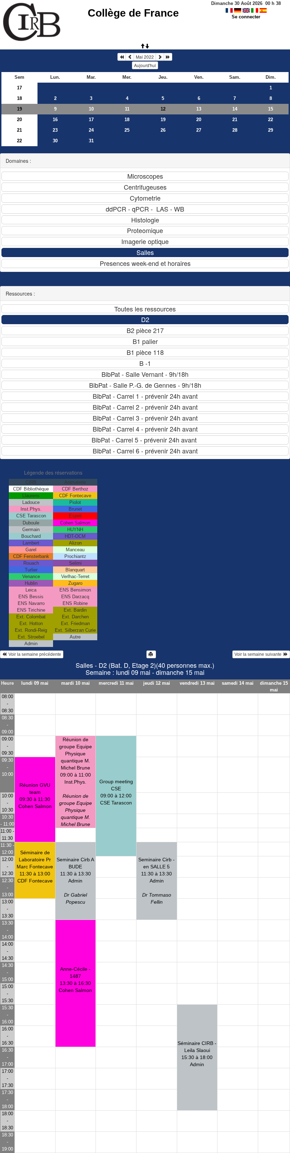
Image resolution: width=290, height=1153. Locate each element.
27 (198, 130)
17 (19, 87)
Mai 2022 (145, 57)
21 (234, 119)
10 (91, 109)
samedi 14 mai (238, 683)
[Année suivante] (168, 57)
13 (198, 109)
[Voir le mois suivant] (160, 57)
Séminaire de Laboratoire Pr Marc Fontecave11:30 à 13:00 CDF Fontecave (35, 867)
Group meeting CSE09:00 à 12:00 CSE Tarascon (116, 792)
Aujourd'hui (145, 65)
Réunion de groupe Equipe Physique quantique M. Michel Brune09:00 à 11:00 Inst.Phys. (75, 782)
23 (55, 130)
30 (55, 140)
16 (55, 119)
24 (91, 130)
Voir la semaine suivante (259, 654)
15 (270, 109)
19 (19, 109)
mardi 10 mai (75, 683)
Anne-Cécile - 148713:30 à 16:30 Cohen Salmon (75, 979)
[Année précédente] (121, 57)
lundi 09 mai (34, 683)
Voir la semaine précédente (33, 654)
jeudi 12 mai (156, 683)
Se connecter (246, 16)
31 (91, 140)
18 (19, 98)
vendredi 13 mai (197, 683)
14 (234, 109)
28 (234, 130)
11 (127, 109)
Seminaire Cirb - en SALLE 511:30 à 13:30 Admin (156, 881)
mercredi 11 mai (116, 683)
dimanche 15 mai (274, 686)
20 (19, 119)
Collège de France (133, 13)
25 (126, 130)
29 (270, 130)
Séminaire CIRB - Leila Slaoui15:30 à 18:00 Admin (197, 1053)
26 (163, 130)
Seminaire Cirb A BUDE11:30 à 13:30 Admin (75, 881)
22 (270, 119)
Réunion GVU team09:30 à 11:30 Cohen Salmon (35, 795)
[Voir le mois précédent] (130, 57)
